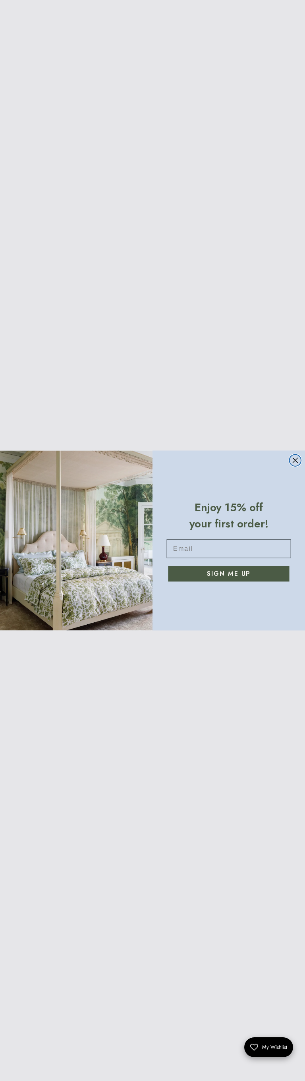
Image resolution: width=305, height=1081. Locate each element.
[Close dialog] (295, 460)
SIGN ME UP (229, 573)
